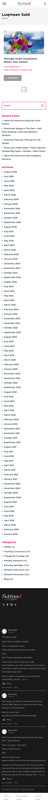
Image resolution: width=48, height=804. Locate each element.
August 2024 (10, 282)
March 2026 (10, 195)
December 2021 (12, 429)
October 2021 (10, 438)
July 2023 (8, 341)
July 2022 (8, 396)
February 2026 (11, 199)
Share (15, 688)
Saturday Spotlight (16, 565)
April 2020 (9, 520)
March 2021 (9, 470)
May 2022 (9, 406)
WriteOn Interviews (16, 570)
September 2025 (12, 222)
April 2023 (9, 355)
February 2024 (11, 309)
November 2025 (12, 213)
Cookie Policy (38, 797)
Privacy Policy (6, 797)
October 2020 (11, 493)
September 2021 (12, 442)
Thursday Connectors (17, 551)
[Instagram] (11, 604)
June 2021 (9, 456)
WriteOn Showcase (16, 574)
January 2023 (10, 369)
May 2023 (9, 351)
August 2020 (10, 502)
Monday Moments (15, 560)
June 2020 (9, 511)
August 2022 (10, 392)
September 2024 (12, 277)
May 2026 (9, 185)
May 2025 (9, 241)
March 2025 (10, 250)
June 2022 (9, 401)
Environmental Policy (22, 797)
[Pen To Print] (24, 3)
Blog (8, 579)
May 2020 (9, 516)
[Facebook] (7, 604)
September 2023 (12, 332)
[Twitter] (3, 604)
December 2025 (12, 208)
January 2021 (10, 479)
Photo (8, 683)
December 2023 (12, 318)
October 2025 (11, 218)
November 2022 (12, 378)
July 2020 (9, 506)
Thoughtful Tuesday (16, 556)
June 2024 (9, 291)
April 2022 (9, 410)
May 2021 (8, 461)
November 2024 (12, 268)
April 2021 (9, 465)
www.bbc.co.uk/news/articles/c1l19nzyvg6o (19, 715)
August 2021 (10, 447)
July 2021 (8, 451)
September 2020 (12, 497)
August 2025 (10, 227)
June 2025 (9, 236)
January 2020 (11, 534)
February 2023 (11, 364)
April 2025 (9, 245)
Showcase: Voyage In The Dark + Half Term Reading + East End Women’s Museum (22, 131)
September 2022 (12, 387)
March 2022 (10, 415)
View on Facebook (7, 688)
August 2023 (10, 337)
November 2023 (12, 323)
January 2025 (10, 259)
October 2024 (11, 273)
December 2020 (12, 484)
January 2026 (11, 204)
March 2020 (10, 525)
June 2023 (9, 346)
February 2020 (11, 529)
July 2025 (8, 231)
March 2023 (10, 360)
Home (5, 18)
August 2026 (10, 172)
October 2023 (11, 328)
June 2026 (9, 181)
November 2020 (12, 488)
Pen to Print (12, 630)
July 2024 (9, 286)
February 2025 (11, 254)
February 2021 (11, 474)
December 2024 (12, 263)
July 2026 (9, 176)
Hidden (9, 547)
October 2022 (11, 383)
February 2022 (11, 419)
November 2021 (12, 433)
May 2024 (9, 296)
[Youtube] (15, 604)
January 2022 (10, 424)
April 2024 (9, 300)
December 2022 (12, 373)
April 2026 (9, 190)
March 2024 (10, 305)
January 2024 (11, 314)
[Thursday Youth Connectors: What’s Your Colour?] (24, 43)
